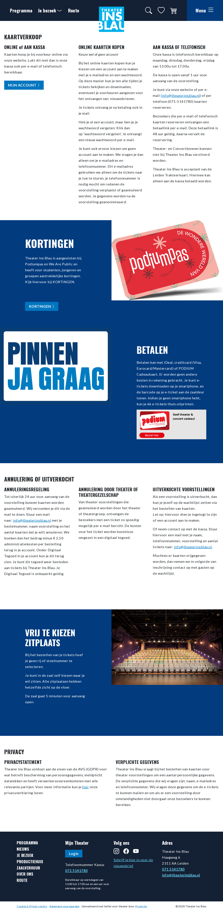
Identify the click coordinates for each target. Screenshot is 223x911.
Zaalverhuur (28, 868)
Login (74, 854)
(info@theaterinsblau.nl (180, 95)
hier (85, 787)
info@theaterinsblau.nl (32, 520)
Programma (21, 10)
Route (73, 10)
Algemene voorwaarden (64, 906)
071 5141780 (76, 870)
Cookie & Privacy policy (32, 906)
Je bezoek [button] (47, 10)
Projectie (141, 906)
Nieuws (23, 849)
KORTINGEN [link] (40, 306)
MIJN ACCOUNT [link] (22, 85)
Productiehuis (30, 861)
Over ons (25, 874)
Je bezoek (25, 855)
